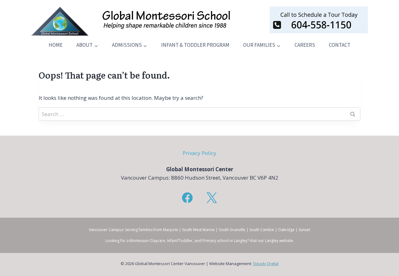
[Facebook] (187, 197)
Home (56, 45)
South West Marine (198, 229)
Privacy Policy (199, 153)
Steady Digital (266, 263)
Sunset (304, 229)
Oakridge (286, 229)
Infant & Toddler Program (195, 45)
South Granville (232, 229)
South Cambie (261, 229)
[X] (211, 197)
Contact (339, 45)
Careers (305, 45)
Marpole (170, 229)
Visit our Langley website (271, 240)
